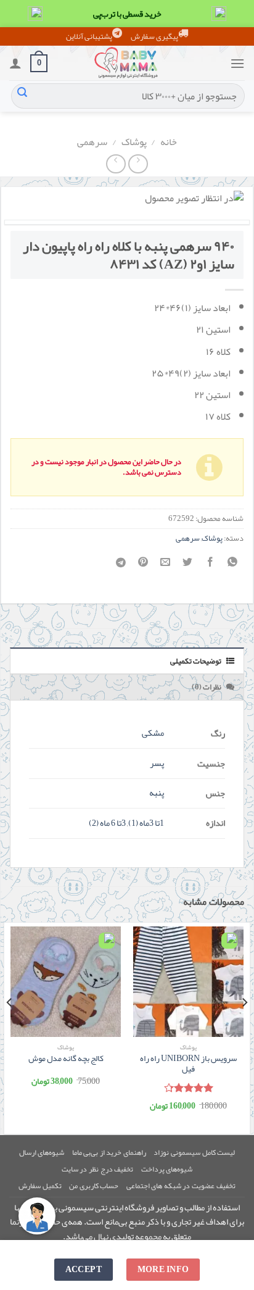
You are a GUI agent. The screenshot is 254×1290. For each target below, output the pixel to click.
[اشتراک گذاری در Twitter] (188, 566)
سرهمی (92, 142)
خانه (168, 142)
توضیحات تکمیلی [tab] (196, 661)
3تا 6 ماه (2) (107, 823)
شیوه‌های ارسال (42, 1152)
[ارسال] (22, 96)
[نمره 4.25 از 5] (188, 1087)
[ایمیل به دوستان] (165, 566)
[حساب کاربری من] (15, 63)
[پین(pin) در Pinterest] (143, 566)
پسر (157, 763)
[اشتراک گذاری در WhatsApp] (232, 566)
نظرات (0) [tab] (207, 687)
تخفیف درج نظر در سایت (97, 1169)
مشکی (153, 733)
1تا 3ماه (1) (146, 823)
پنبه (156, 793)
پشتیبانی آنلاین (89, 36)
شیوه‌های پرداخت (167, 1169)
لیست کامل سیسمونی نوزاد (194, 1152)
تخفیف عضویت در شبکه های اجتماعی (181, 1185)
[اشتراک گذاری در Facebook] (210, 566)
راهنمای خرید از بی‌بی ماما (109, 1152)
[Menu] (237, 63)
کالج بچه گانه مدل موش (66, 1058)
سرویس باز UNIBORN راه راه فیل (188, 1064)
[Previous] (244, 1027)
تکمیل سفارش (40, 1185)
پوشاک (134, 142)
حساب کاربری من (93, 1185)
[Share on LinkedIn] (121, 566)
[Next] (10, 1027)
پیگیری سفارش (154, 36)
